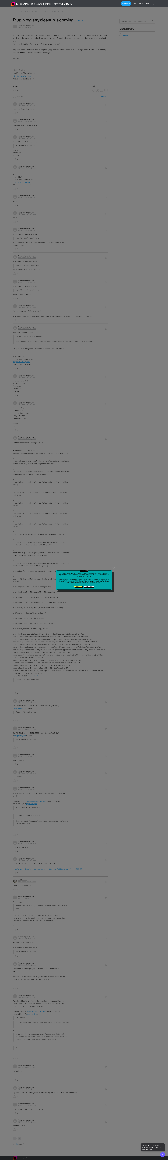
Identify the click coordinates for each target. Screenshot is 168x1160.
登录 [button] (147, 3)
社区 (134, 3)
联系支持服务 (126, 3)
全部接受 (78, 586)
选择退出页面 (84, 582)
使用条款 (69, 581)
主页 (20, 4)
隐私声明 (64, 581)
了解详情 (88, 576)
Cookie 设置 (88, 586)
